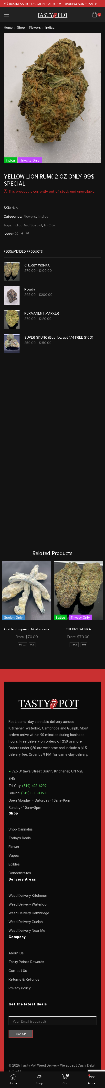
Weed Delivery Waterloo (28, 904)
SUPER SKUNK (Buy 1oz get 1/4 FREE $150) (58, 337)
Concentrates (20, 873)
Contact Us (18, 970)
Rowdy (29, 289)
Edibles (14, 864)
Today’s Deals (20, 838)
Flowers (35, 27)
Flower (14, 847)
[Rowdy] (12, 295)
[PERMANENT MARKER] (12, 319)
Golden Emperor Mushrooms (26, 628)
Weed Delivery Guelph (26, 922)
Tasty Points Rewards (26, 962)
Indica (49, 27)
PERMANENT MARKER (41, 313)
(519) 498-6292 (34, 786)
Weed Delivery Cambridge (29, 913)
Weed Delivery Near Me (27, 930)
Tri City (49, 225)
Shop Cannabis (21, 829)
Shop (21, 27)
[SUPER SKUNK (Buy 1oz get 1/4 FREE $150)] (12, 343)
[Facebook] (22, 233)
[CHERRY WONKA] (12, 271)
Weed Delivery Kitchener (28, 895)
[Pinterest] (27, 233)
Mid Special (33, 225)
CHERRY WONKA (37, 265)
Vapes (14, 855)
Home (8, 27)
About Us (16, 953)
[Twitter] (16, 233)
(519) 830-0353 (33, 793)
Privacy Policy (20, 988)
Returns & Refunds (24, 979)
